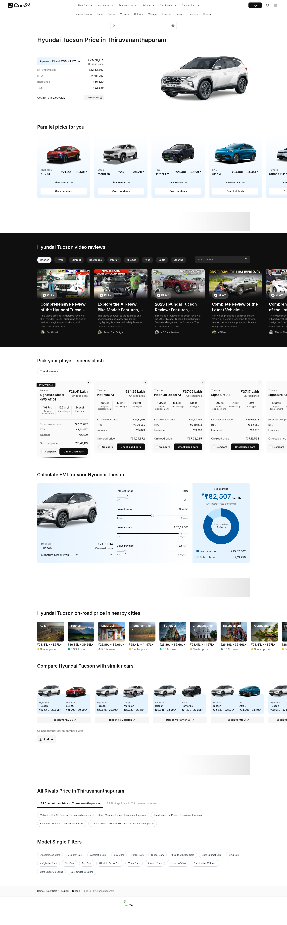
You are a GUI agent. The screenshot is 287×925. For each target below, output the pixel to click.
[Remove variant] (88, 382)
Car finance (166, 5)
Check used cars (74, 451)
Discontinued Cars (50, 854)
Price (100, 14)
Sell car (147, 5)
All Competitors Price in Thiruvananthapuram (70, 803)
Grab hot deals (64, 191)
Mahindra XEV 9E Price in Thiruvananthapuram (65, 815)
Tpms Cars (134, 863)
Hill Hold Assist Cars (110, 863)
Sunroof (76, 259)
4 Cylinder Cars (48, 863)
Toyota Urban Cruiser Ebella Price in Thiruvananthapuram (122, 823)
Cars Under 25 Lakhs (205, 863)
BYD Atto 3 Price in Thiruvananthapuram (62, 823)
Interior (114, 259)
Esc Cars (87, 863)
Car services (189, 5)
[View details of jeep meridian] (120, 166)
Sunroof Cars (154, 863)
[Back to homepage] (19, 5)
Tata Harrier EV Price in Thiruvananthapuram (178, 815)
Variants (124, 14)
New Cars (83, 5)
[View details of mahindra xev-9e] (63, 166)
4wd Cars (234, 854)
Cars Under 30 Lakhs (51, 871)
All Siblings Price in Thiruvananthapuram (131, 803)
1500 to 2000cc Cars (182, 854)
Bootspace (95, 259)
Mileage (152, 14)
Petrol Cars (138, 854)
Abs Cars (69, 863)
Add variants (50, 371)
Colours (138, 14)
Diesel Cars (157, 854)
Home (41, 891)
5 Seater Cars (75, 854)
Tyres (60, 259)
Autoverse (103, 5)
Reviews (166, 14)
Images (181, 14)
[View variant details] (63, 419)
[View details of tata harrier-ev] (178, 166)
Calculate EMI (92, 97)
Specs (111, 14)
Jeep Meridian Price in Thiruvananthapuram (122, 815)
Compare (208, 14)
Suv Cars (119, 854)
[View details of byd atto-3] (235, 166)
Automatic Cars (98, 854)
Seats (162, 259)
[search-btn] (267, 5)
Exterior (44, 259)
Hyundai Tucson (83, 14)
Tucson (76, 891)
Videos (194, 14)
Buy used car (126, 5)
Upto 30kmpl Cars (211, 854)
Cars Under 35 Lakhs (82, 871)
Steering (178, 259)
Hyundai (65, 891)
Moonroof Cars (178, 863)
